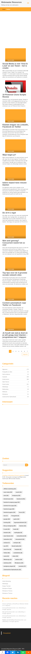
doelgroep (16, 495)
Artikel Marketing (6, 581)
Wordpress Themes (7, 590)
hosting (7, 522)
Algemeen (4, 369)
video (15, 556)
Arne (3, 607)
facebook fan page (10, 505)
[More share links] (28, 652)
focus (21, 512)
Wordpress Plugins (7, 588)
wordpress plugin (9, 566)
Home (3, 9)
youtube (22, 566)
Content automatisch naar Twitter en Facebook (14, 304)
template (18, 549)
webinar (18, 559)
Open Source (5, 381)
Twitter (7, 552)
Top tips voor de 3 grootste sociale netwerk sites (14, 274)
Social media (5, 384)
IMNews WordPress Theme (14, 650)
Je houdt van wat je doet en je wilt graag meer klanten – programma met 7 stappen (15, 335)
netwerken (8, 539)
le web (7, 529)
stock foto (7, 549)
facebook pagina (9, 512)
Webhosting (5, 389)
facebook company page (11, 502)
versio (6, 556)
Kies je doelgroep (10, 525)
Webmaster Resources (11, 2)
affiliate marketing (10, 488)
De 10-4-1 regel (9, 213)
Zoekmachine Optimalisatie (9, 396)
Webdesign (5, 386)
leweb (15, 529)
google (7, 519)
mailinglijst (18, 532)
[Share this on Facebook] (7, 652)
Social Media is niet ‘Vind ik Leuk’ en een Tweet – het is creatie (15, 66)
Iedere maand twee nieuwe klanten (14, 184)
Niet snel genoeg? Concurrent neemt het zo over (13, 243)
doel (6, 495)
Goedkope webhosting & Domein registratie (13, 475)
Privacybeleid (6, 633)
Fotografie (15, 515)
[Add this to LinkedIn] (18, 652)
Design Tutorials (6, 586)
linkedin (7, 532)
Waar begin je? (9, 155)
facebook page (9, 509)
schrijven (16, 542)
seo (6, 546)
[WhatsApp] (23, 652)
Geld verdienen (6, 374)
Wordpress (5, 394)
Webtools (4, 391)
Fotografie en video (7, 371)
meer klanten (8, 536)
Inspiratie (4, 376)
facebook (21, 499)
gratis (16, 519)
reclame (7, 542)
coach (19, 492)
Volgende (25, 354)
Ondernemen (5, 379)
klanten (22, 525)
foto (6, 515)
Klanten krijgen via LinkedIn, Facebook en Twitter (15, 126)
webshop (7, 562)
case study (8, 492)
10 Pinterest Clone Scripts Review (14, 96)
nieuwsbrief (19, 539)
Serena (4, 603)
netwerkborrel (21, 536)
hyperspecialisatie (20, 522)
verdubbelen (18, 552)
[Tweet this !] (12, 652)
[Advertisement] (15, 27)
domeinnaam (8, 499)
